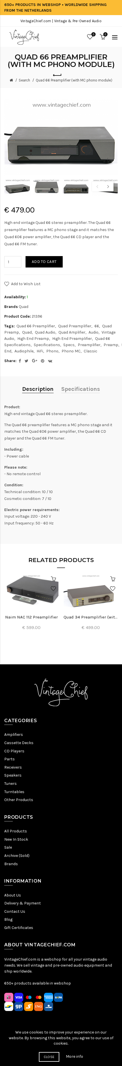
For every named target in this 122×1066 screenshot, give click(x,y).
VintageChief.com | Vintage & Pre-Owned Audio (61, 21)
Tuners (10, 783)
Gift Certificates (18, 927)
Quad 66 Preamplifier (35, 326)
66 (96, 326)
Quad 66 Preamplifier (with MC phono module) (74, 80)
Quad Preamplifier (74, 326)
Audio (93, 332)
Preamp (111, 344)
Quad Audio (45, 332)
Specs (69, 344)
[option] (17, 187)
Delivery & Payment (22, 903)
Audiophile (23, 351)
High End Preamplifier (72, 338)
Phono (52, 351)
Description (38, 389)
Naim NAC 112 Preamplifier (31, 617)
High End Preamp (33, 338)
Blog (8, 919)
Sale (8, 847)
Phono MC (71, 351)
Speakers (13, 775)
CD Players (14, 751)
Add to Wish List (26, 283)
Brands (11, 863)
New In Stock (16, 839)
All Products (15, 831)
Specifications (47, 344)
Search (24, 80)
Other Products (18, 799)
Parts (9, 759)
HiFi (40, 351)
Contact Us (14, 911)
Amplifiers (13, 734)
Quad (23, 306)
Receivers (13, 767)
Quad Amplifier (71, 332)
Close (49, 1057)
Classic (90, 351)
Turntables (14, 791)
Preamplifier (89, 344)
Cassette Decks (18, 742)
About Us (12, 895)
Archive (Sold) (17, 855)
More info (74, 1056)
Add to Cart (44, 261)
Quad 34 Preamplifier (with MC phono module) (91, 617)
